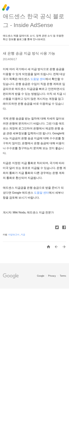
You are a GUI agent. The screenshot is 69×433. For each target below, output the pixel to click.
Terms (63, 275)
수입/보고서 (14, 234)
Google (41, 275)
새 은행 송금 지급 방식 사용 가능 (29, 53)
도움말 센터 (37, 78)
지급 (23, 234)
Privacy (52, 275)
